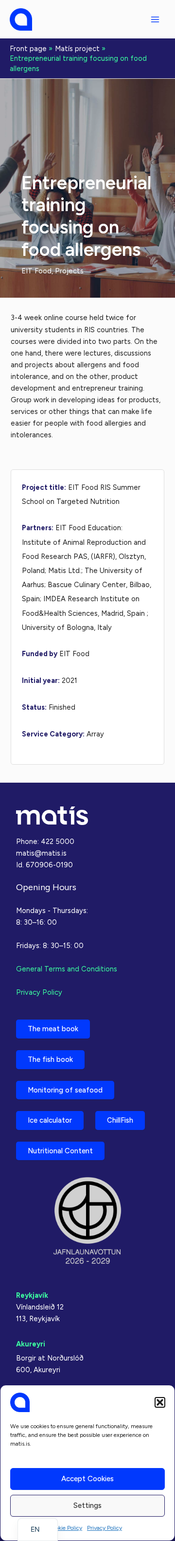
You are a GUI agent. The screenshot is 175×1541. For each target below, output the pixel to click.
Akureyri (30, 1344)
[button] (160, 1402)
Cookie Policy (65, 1527)
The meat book (53, 1028)
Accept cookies (87, 1478)
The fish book (50, 1059)
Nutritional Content (60, 1151)
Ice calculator (50, 1120)
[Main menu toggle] (155, 19)
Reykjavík (32, 1295)
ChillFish (120, 1120)
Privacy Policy (104, 1527)
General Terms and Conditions (66, 969)
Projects (69, 271)
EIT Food (36, 271)
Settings (87, 1505)
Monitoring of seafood (65, 1090)
